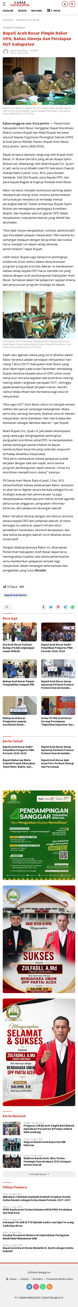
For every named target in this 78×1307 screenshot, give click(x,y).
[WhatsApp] (43, 1287)
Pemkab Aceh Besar (14, 27)
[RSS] (49, 1287)
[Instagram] (36, 1287)
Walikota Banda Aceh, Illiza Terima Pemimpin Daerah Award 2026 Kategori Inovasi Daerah (47, 1161)
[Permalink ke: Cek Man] (6, 51)
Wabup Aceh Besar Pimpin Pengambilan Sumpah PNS (18, 683)
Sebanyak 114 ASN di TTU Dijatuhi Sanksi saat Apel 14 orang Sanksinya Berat (38, 1224)
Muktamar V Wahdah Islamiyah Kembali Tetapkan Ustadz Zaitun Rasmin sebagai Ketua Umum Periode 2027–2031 (37, 1198)
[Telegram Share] (65, 607)
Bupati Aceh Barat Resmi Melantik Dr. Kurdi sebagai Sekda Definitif (38, 1250)
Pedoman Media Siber (59, 1279)
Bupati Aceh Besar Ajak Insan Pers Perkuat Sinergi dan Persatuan (57, 763)
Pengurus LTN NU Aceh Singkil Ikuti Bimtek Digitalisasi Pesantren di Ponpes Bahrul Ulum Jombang (49, 1129)
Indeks (24, 1279)
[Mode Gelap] (65, 4)
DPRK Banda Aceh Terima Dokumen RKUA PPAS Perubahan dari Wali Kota (37, 1211)
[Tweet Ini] (51, 607)
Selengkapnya (38, 1174)
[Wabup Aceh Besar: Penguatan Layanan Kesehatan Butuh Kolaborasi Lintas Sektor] (20, 705)
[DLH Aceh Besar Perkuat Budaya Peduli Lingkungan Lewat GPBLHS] (20, 632)
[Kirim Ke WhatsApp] (72, 607)
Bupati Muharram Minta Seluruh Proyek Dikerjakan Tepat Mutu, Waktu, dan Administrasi (19, 764)
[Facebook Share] (43, 607)
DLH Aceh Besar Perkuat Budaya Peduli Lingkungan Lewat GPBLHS (18, 648)
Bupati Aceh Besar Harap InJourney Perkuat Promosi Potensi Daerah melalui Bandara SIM (57, 685)
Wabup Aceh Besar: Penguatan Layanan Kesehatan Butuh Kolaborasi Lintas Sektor (18, 722)
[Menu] (5, 4)
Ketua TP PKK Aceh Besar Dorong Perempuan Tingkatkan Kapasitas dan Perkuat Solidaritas (57, 722)
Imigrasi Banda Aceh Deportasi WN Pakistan (44, 1144)
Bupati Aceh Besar (19, 50)
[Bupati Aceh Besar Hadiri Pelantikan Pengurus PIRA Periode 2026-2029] (58, 632)
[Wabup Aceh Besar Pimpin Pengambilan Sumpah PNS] (20, 668)
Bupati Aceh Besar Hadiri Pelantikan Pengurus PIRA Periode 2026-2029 (57, 648)
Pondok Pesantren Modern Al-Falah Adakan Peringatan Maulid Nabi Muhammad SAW (36, 1237)
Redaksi (38, 1279)
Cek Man (34, 50)
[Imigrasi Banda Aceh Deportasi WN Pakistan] (12, 1144)
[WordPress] (29, 1287)
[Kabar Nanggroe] (20, 4)
